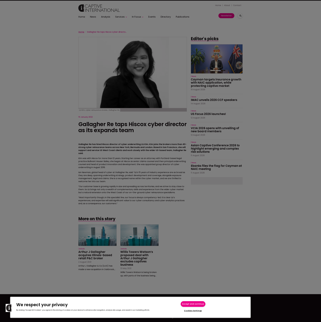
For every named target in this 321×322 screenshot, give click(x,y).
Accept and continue (193, 304)
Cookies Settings (193, 310)
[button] (10, 308)
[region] (130, 307)
